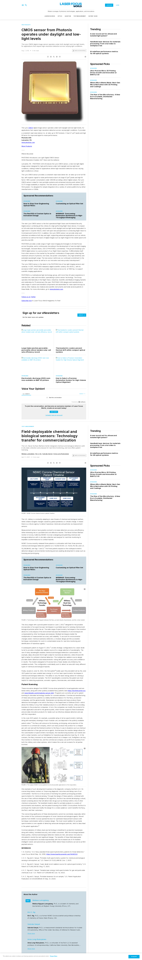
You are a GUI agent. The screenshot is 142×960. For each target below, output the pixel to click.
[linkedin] (51, 56)
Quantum (68, 16)
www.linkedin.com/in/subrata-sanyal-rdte (39, 693)
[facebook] (48, 56)
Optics (60, 16)
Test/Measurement (79, 16)
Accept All (134, 956)
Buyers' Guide (93, 16)
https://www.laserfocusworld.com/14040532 (61, 854)
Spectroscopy (26, 24)
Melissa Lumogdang (28, 454)
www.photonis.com (28, 142)
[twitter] (54, 56)
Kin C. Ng (38, 454)
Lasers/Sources (50, 16)
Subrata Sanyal (47, 454)
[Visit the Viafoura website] (81, 402)
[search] (26, 5)
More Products (27, 146)
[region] (54, 398)
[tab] (26, 393)
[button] (23, 5)
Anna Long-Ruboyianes (61, 454)
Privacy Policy (53, 956)
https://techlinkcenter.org (76, 691)
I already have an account (53, 415)
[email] (60, 56)
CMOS (30, 128)
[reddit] (57, 56)
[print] (85, 56)
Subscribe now (27, 300)
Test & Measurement (28, 426)
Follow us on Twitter (29, 297)
